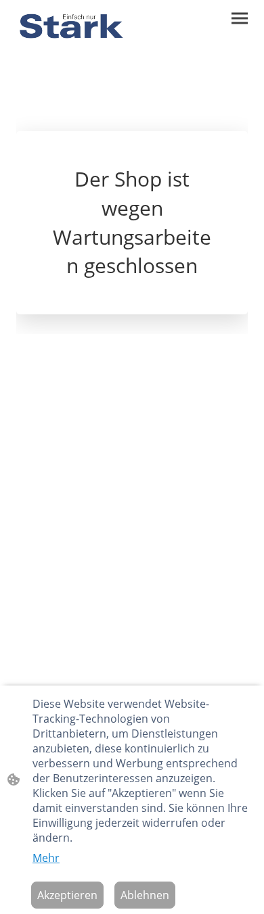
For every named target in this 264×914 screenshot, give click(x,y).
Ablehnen (144, 895)
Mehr (46, 857)
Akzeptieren (67, 895)
